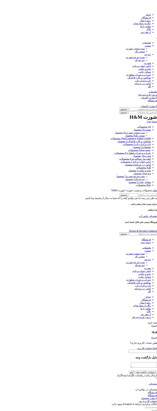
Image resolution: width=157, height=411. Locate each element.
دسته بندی (152, 121)
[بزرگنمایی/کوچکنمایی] (146, 407)
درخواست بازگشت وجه (146, 372)
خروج (154, 325)
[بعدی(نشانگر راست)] (152, 410)
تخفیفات (153, 91)
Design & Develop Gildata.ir (143, 231)
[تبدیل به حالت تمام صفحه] (149, 407)
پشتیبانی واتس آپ (148, 216)
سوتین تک (140, 51)
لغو (131, 372)
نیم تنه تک (140, 60)
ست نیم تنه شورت (135, 57)
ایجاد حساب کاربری (147, 348)
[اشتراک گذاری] (152, 407)
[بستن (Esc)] (156, 407)
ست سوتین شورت (135, 48)
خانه (155, 190)
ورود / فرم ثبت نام (141, 317)
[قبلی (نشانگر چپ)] (156, 410)
